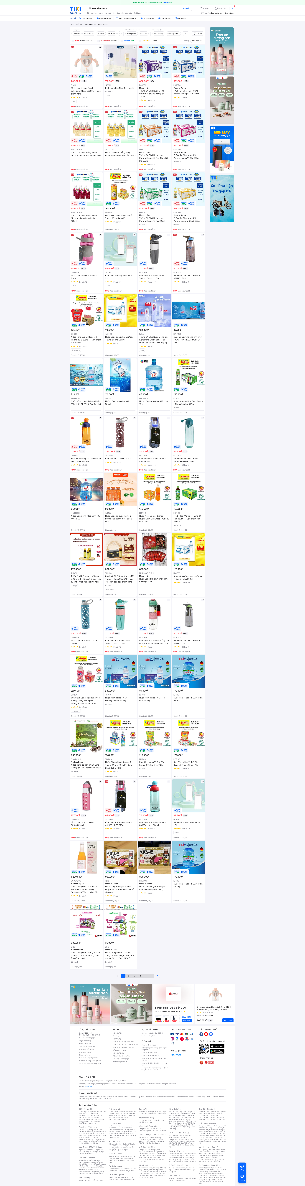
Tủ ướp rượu (220, 1119)
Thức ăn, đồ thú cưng (89, 1141)
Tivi (204, 1117)
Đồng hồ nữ (151, 1129)
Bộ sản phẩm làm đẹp (91, 1172)
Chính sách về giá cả (149, 1045)
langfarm (89, 1098)
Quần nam (121, 1126)
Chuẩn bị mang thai (89, 1123)
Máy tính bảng (88, 1153)
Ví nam (111, 1177)
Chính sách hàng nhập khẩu (88, 1058)
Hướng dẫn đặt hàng (85, 1043)
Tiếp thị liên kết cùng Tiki (121, 1056)
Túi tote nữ (121, 1171)
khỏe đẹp (116, 13)
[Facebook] (201, 1034)
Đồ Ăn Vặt (146, 1173)
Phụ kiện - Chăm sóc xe (177, 1168)
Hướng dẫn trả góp (85, 1055)
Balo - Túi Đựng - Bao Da (211, 1155)
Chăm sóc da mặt (85, 1160)
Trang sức (142, 1129)
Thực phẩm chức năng (90, 1162)
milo (142, 1097)
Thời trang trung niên (120, 1119)
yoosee (198, 1097)
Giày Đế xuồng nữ (122, 1150)
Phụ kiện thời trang (146, 1118)
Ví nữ (130, 1169)
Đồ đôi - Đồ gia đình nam (124, 1131)
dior (86, 1097)
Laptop (157, 1143)
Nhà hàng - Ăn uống (180, 1157)
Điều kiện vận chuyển (120, 1062)
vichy (100, 1098)
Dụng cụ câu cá (208, 1133)
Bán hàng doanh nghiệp (121, 1059)
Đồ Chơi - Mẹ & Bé (86, 1109)
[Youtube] (206, 1034)
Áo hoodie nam (118, 1130)
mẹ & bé (108, 13)
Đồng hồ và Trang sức (148, 1126)
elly (139, 1097)
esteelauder (93, 1097)
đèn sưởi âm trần (208, 1181)
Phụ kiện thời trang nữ (146, 1120)
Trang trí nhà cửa (144, 1150)
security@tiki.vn (95, 1063)
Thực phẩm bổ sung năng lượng (212, 1140)
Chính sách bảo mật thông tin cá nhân (125, 1044)
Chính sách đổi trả (85, 1052)
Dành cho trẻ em (88, 1139)
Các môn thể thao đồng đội (212, 1135)
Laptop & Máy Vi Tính (184, 1123)
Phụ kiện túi (130, 1171)
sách (131, 13)
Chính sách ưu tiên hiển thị (150, 1055)
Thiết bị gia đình (97, 1180)
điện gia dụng (92, 13)
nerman (179, 1097)
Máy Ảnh (217, 1161)
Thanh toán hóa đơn (175, 1153)
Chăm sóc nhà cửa (91, 1143)
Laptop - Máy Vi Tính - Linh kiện (152, 1135)
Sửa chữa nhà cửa (149, 1152)
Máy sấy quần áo (209, 1119)
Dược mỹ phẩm (97, 1173)
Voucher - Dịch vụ (176, 1151)
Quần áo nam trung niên (121, 1135)
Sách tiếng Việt (174, 1178)
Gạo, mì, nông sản (90, 1135)
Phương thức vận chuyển (87, 1046)
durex (126, 1097)
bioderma (133, 1097)
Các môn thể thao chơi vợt (212, 1136)
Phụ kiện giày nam (119, 1160)
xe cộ (101, 13)
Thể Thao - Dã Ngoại (207, 1123)
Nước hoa (86, 1172)
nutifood (167, 1097)
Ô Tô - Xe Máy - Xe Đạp (178, 1165)
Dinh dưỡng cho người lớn (91, 1119)
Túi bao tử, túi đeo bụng (127, 1179)
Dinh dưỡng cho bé (89, 1117)
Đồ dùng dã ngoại (212, 1128)
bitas (221, 1097)
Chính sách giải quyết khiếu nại (123, 1047)
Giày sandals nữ (120, 1146)
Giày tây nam (123, 1156)
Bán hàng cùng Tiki (148, 1036)
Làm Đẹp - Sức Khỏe (87, 1158)
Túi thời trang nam (116, 1175)
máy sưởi (202, 1168)
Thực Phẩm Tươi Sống (88, 1127)
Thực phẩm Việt (96, 1131)
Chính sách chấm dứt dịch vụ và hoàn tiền (154, 1064)
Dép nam (119, 1158)
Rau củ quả (86, 1131)
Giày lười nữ (126, 1148)
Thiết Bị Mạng (150, 1141)
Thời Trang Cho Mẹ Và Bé (87, 1111)
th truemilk (102, 1097)
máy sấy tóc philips (213, 1170)
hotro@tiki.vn (96, 1061)
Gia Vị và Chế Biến (149, 1172)
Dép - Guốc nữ (124, 1144)
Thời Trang (187, 1111)
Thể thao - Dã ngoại (179, 1115)
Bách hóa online (179, 1121)
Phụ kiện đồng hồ (149, 1131)
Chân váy (123, 1115)
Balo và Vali (143, 1109)
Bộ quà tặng (149, 1177)
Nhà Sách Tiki (174, 1176)
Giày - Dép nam (115, 1154)
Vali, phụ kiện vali (160, 1113)
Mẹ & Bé (182, 1119)
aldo (154, 1097)
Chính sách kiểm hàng (86, 1049)
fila (105, 1098)
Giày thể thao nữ (215, 1139)
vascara (81, 1097)
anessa (191, 1097)
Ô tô (180, 1170)
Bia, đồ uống (86, 1137)
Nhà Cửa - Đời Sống (147, 1147)
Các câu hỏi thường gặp (87, 1038)
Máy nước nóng (211, 1117)
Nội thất (148, 1153)
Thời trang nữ (114, 1109)
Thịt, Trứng (89, 1130)
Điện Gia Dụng (84, 1178)
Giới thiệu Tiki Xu (118, 1053)
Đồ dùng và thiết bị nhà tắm (152, 1155)
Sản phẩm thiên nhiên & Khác (91, 1167)
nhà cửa (125, 13)
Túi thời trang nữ (115, 1166)
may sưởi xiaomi (209, 1173)
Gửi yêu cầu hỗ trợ (85, 1041)
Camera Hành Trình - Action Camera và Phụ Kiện (212, 1153)
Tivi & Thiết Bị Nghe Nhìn (181, 1126)
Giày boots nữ (116, 1148)
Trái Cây (81, 1130)
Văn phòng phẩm (186, 1178)
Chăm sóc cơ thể (89, 1164)
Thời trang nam (115, 1123)
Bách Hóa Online (146, 1165)
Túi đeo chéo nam (120, 1177)
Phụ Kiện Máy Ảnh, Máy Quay (209, 1150)
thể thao (137, 13)
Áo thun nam (113, 1126)
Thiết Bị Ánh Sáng (212, 1152)
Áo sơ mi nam (122, 1128)
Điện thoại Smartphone (86, 1150)
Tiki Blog (116, 1036)
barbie (109, 1097)
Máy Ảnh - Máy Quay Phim (210, 1147)
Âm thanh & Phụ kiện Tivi (207, 1111)
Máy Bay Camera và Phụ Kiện (212, 1160)
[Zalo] (211, 1034)
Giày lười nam (113, 1156)
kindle (173, 1097)
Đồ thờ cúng (146, 1159)
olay (203, 1097)
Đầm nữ (116, 1111)
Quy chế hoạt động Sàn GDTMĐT (153, 1033)
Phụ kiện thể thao (212, 1130)
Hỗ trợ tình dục (96, 1172)
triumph (160, 1097)
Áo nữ (111, 1111)
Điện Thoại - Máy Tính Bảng (90, 1147)
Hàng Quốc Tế (174, 1109)
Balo (140, 1111)
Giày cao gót (113, 1144)
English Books (181, 1180)
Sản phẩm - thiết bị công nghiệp (182, 1124)
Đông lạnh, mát (93, 1133)
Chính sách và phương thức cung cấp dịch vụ (154, 1059)
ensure (120, 1097)
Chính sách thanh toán (149, 1052)
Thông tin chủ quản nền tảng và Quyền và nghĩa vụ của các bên (155, 1069)
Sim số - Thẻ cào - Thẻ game (186, 1161)
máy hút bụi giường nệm (211, 1176)
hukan (95, 1098)
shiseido (82, 1098)
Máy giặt (205, 1115)
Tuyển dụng (117, 1039)
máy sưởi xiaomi (214, 1175)
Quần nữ (123, 1111)
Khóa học (187, 1153)
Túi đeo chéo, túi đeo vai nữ (118, 1169)
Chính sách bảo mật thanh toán (123, 1042)
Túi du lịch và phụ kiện (150, 1111)
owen (115, 1097)
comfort (215, 1097)
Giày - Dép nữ (114, 1141)
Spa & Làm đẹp (183, 1155)
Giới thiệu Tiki (117, 1033)
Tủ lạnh (205, 1113)
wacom (185, 1097)
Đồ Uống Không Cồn (151, 1175)
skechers (148, 1097)
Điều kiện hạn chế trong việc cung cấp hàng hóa (155, 1049)
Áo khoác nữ (124, 1113)
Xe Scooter (187, 1170)
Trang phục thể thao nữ (207, 1126)
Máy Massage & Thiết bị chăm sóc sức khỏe (92, 1165)
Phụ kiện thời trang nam (151, 1121)
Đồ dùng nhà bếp (84, 1180)
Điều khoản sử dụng (119, 1050)
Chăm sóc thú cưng (145, 1168)
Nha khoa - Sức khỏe (181, 1159)
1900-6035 (88, 1033)
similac (208, 1097)
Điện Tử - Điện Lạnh (207, 1109)
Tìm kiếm (186, 8)
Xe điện (188, 1168)
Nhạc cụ (155, 1159)
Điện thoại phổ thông (89, 1152)
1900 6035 (88, 1086)
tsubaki (109, 1098)
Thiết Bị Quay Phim (210, 1159)
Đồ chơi (99, 1111)
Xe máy (175, 1170)
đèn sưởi (209, 1168)
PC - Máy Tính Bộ (148, 1143)
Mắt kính (157, 1120)
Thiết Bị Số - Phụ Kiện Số (179, 1133)
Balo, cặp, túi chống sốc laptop (152, 1112)
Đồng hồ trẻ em (161, 1131)
